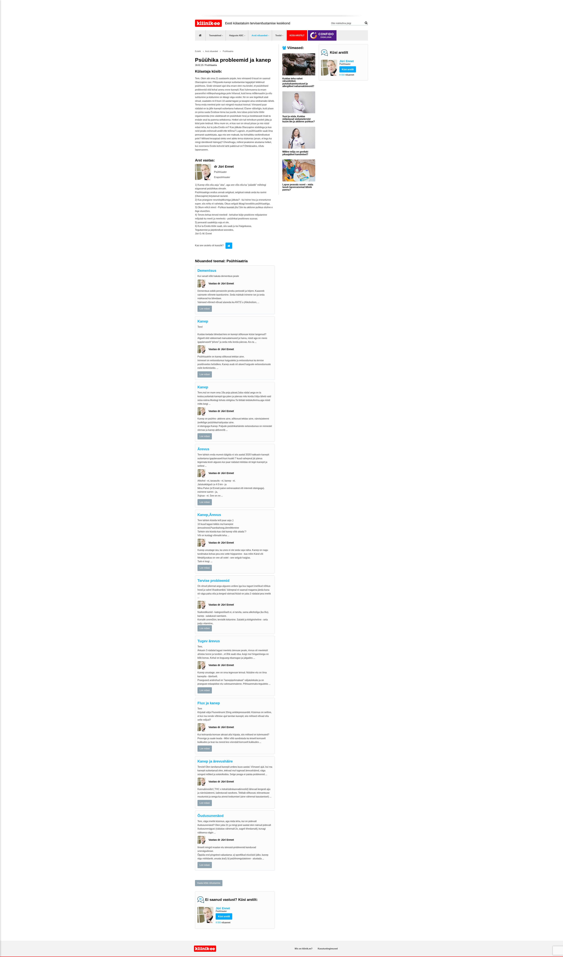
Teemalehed (215, 35)
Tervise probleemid (213, 581)
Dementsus (206, 271)
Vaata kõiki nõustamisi (208, 883)
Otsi (366, 23)
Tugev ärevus (208, 641)
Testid (278, 35)
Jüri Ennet (346, 62)
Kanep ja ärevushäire (215, 761)
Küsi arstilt (297, 35)
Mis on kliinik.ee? (303, 948)
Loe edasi (205, 308)
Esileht (198, 51)
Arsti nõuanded (259, 35)
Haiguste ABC (236, 35)
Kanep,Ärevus (209, 515)
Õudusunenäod (210, 816)
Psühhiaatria (227, 51)
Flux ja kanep (208, 703)
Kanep (202, 321)
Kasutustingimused (328, 948)
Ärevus (203, 449)
